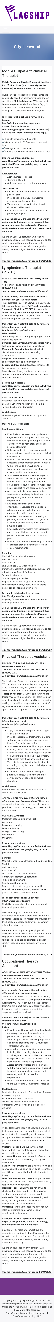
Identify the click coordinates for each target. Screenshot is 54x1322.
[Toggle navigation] (5, 29)
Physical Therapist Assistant (26, 656)
